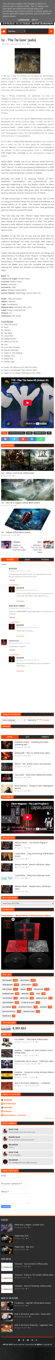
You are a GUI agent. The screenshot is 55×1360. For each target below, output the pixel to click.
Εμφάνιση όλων (49, 1118)
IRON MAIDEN (7, 985)
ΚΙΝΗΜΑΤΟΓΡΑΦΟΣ (25, 1007)
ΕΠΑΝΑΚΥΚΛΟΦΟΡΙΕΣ (16, 433)
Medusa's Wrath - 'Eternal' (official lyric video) (32, 864)
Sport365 (8, 1107)
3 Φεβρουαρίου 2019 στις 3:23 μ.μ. (28, 590)
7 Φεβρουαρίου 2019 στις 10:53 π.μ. (28, 660)
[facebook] (19, 1340)
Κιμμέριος (14, 640)
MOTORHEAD (7, 980)
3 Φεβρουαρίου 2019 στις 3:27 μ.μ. (20, 608)
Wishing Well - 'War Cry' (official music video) (32, 753)
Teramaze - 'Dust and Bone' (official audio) (31, 1264)
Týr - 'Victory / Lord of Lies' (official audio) (17, 473)
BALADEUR (20, 587)
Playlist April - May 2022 (24, 1247)
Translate (45, 720)
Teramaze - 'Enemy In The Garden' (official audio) (34, 1275)
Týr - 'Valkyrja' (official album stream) (15, 532)
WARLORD (25, 994)
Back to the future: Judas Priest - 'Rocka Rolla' (33, 1314)
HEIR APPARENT (8, 1002)
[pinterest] (32, 1340)
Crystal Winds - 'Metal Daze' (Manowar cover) (32, 875)
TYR (49, 433)
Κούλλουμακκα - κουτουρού (15, 1115)
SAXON (23, 989)
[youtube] (27, 1340)
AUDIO (29, 433)
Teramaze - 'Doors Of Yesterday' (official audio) (33, 1286)
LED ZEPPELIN (7, 998)
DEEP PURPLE (24, 980)
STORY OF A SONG (28, 1002)
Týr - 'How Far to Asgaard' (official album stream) (20, 503)
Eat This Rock (10, 1104)
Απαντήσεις (15, 585)
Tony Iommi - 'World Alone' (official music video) (26, 915)
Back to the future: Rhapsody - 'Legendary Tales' (34, 1325)
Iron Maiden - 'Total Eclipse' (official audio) (31, 1039)
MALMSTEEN (38, 989)
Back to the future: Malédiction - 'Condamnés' (33, 1083)
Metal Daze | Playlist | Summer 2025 (29, 1225)
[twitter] (23, 1340)
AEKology (8, 1100)
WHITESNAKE (7, 989)
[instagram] (36, 1340)
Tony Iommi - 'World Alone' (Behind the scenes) (33, 775)
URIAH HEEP (24, 998)
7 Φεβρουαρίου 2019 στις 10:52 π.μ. (28, 627)
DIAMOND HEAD (8, 994)
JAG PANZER (6, 1007)
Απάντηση (12, 580)
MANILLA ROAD (41, 998)
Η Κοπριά (8, 1111)
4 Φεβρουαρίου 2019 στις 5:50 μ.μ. (20, 643)
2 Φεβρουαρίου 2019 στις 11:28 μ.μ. (21, 571)
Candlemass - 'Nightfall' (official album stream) (33, 1303)
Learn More (23, 20)
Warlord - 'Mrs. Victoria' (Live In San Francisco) (33, 764)
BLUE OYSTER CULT (9, 1011)
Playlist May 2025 (22, 1236)
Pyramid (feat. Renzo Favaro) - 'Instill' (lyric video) (34, 1061)
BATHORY (43, 1007)
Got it (35, 20)
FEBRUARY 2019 (40, 433)
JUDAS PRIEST (26, 985)
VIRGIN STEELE (29, 1011)
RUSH (38, 994)
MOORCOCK (6, 1016)
